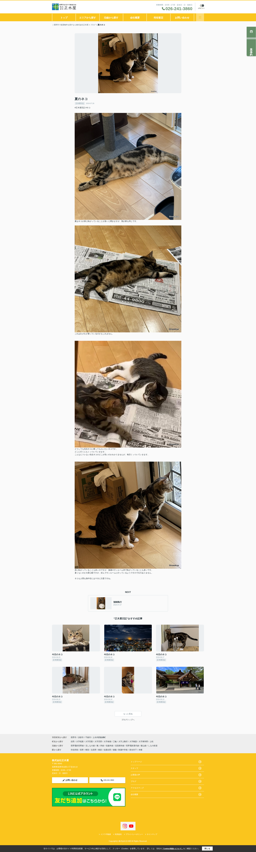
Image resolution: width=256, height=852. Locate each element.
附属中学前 (123, 750)
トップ (64, 17)
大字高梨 (89, 741)
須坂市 (81, 737)
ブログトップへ (128, 720)
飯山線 (144, 746)
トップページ (136, 762)
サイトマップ (152, 834)
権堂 (87, 750)
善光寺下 (133, 750)
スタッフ (134, 768)
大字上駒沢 (123, 741)
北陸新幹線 (120, 746)
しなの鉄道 (152, 746)
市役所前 (74, 750)
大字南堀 (108, 741)
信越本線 (110, 746)
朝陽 (115, 750)
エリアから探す (87, 17)
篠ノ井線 (101, 746)
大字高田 (99, 741)
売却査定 (158, 17)
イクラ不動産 (106, 834)
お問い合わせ (182, 17)
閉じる (207, 848)
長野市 (73, 737)
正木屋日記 (79, 103)
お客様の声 (135, 775)
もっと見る (128, 714)
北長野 (93, 750)
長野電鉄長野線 (77, 746)
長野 (82, 750)
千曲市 (88, 737)
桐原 (100, 750)
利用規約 (118, 834)
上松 (151, 741)
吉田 (73, 741)
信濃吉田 (107, 750)
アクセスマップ (137, 788)
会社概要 (135, 17)
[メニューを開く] (200, 17)
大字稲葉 (80, 741)
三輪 (115, 741)
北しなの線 (90, 746)
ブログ (133, 781)
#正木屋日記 (80, 108)
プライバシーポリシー (134, 834)
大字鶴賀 (133, 741)
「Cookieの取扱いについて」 (172, 849)
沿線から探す (111, 17)
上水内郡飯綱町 (99, 737)
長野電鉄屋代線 (133, 746)
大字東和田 (144, 741)
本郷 (140, 750)
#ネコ (88, 108)
